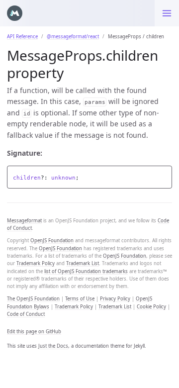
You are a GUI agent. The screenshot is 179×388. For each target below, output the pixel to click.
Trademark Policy (35, 263)
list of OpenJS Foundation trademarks (86, 271)
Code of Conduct (26, 314)
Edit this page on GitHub (34, 331)
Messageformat (24, 220)
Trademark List (82, 263)
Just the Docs (53, 346)
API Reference (22, 36)
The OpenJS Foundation (33, 298)
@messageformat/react (73, 36)
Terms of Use (79, 298)
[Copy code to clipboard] (165, 175)
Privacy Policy (115, 298)
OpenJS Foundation (52, 240)
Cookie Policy (151, 306)
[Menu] (167, 13)
